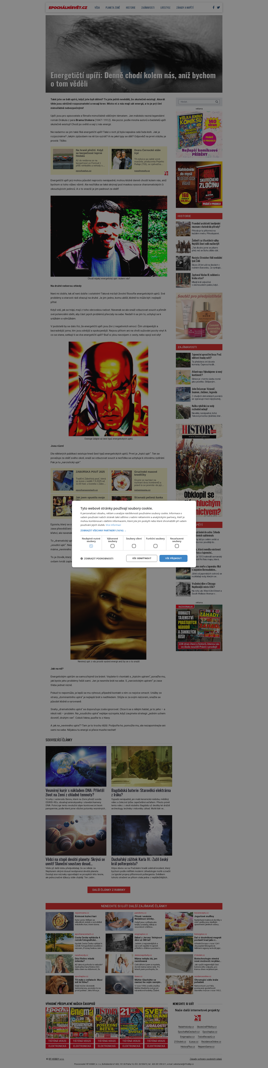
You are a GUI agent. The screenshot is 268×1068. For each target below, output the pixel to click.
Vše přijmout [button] (173, 558)
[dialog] (134, 534)
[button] (134, 530)
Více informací (113, 524)
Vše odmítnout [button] (141, 558)
